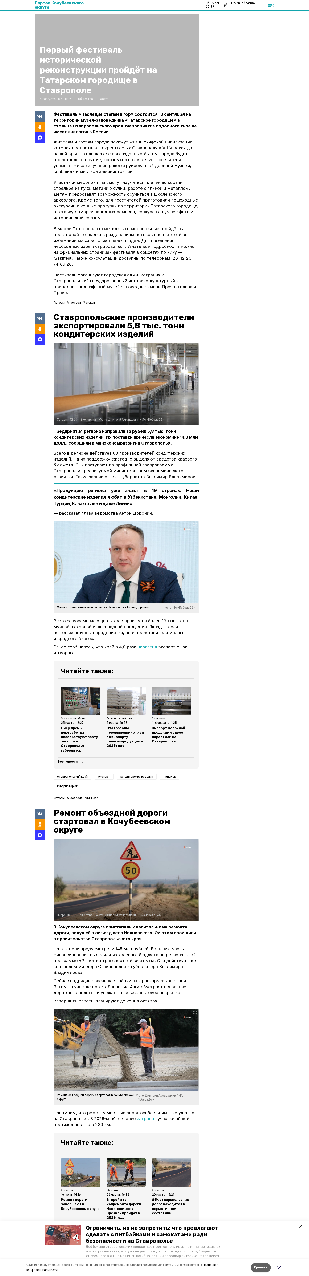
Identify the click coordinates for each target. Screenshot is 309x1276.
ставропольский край (72, 776)
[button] (63, 1235)
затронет (146, 1118)
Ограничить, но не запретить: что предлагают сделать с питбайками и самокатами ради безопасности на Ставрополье (152, 1234)
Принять (260, 1267)
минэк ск (170, 776)
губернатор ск (67, 786)
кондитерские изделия (136, 776)
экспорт (104, 776)
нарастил (147, 646)
